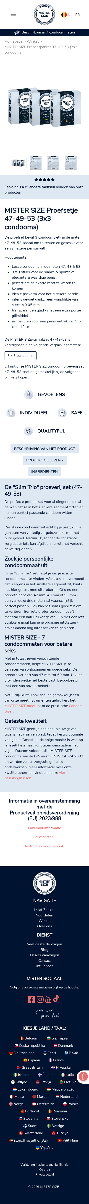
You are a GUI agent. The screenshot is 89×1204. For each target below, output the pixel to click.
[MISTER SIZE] (44, 882)
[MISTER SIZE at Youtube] (48, 998)
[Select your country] (64, 13)
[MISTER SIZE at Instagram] (40, 998)
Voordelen (44, 915)
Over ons (44, 926)
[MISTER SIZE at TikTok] (56, 998)
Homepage (14, 41)
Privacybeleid (44, 1174)
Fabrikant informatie (44, 828)
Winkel (33, 41)
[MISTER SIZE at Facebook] (31, 998)
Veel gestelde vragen (44, 944)
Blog (44, 949)
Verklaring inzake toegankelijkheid (44, 1164)
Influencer (44, 966)
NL (70, 14)
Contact (44, 960)
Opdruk (44, 1169)
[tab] (44, 448)
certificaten (44, 837)
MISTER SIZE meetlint (23, 705)
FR (77, 14)
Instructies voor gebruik (44, 846)
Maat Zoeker (44, 909)
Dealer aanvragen (44, 955)
